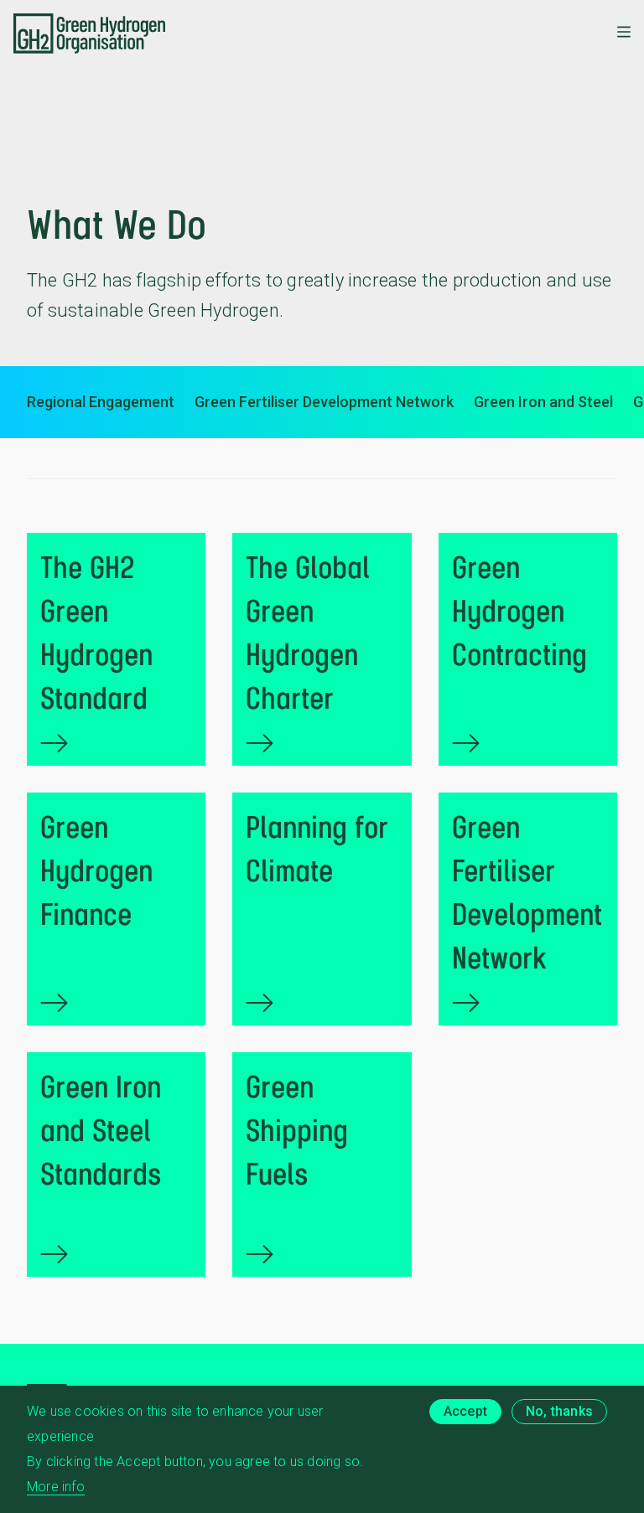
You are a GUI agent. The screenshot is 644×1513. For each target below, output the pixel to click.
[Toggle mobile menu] (624, 33)
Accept (465, 1411)
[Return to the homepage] (89, 33)
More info (56, 1487)
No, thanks (559, 1411)
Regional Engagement (100, 402)
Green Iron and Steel (543, 402)
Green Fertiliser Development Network (324, 402)
